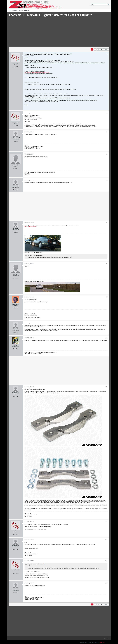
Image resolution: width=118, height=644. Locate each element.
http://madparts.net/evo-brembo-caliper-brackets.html (37, 72)
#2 (106, 113)
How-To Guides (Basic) (24, 10)
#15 (106, 583)
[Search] (108, 5)
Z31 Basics (14, 10)
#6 (106, 222)
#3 (106, 132)
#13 (106, 539)
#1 (106, 54)
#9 (106, 323)
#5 (106, 180)
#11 (106, 386)
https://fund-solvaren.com (30, 226)
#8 (106, 297)
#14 (106, 560)
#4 (106, 154)
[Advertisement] (59, 31)
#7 (106, 263)
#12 (106, 521)
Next (106, 49)
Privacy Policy (102, 642)
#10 (106, 337)
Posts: (14, 66)
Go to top (106, 638)
